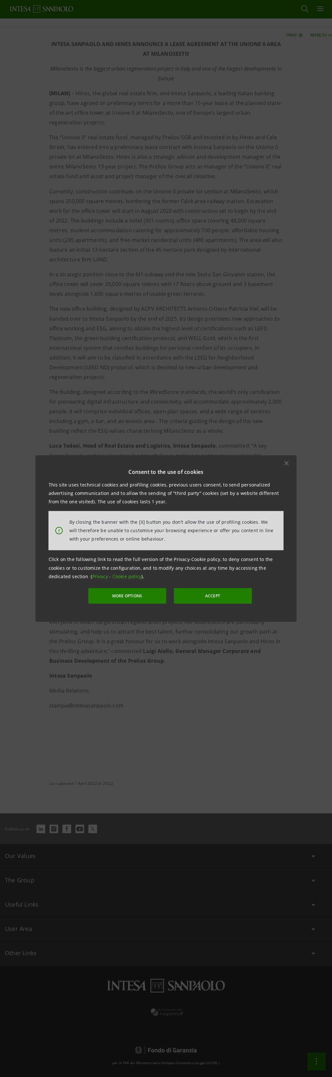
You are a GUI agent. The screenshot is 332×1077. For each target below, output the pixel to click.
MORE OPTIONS (127, 596)
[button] (286, 462)
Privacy (101, 576)
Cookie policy (127, 576)
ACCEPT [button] (212, 596)
